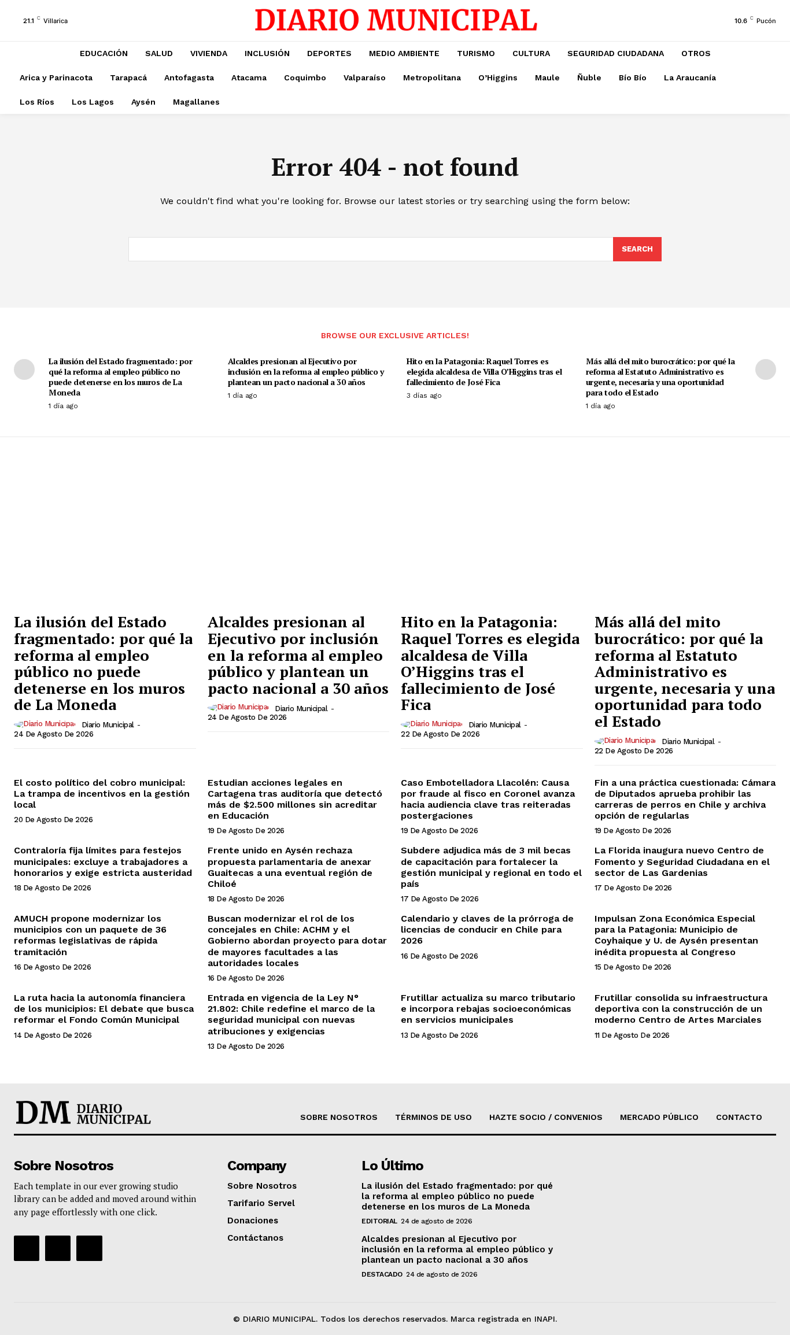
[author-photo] (46, 724)
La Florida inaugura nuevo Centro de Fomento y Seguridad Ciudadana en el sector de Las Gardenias (682, 861)
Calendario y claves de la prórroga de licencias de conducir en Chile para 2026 (487, 929)
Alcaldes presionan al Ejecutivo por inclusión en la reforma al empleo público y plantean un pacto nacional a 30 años (306, 371)
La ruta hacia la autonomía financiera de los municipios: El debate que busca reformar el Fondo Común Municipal (104, 1008)
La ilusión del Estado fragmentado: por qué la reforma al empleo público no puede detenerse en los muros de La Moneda (120, 377)
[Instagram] (58, 1248)
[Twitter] (89, 1248)
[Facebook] (26, 1248)
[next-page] (765, 369)
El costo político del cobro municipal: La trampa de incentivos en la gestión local (102, 793)
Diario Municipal (108, 724)
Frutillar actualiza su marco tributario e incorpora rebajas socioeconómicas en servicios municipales (488, 1008)
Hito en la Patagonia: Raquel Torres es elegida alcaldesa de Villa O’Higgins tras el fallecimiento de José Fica (484, 371)
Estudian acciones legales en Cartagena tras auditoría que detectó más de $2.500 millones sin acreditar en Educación (295, 799)
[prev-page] (24, 369)
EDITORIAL (379, 1221)
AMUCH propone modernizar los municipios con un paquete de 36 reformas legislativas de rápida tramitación (90, 935)
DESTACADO (382, 1274)
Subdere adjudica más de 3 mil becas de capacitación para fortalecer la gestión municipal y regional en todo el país (491, 867)
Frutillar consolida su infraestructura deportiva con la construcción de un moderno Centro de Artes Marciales (681, 1008)
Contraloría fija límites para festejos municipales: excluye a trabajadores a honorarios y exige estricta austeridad (103, 861)
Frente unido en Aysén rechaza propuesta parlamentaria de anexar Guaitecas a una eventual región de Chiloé (290, 867)
